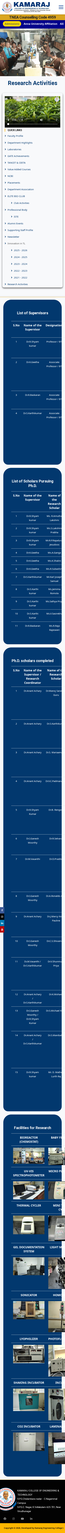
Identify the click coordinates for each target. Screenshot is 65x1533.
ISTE (16, 216)
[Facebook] (5, 1519)
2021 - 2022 (20, 277)
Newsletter (13, 236)
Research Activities (18, 284)
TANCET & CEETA (17, 162)
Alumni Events (15, 223)
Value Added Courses (19, 169)
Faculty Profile (15, 135)
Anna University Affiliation (40, 24)
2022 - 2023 (20, 270)
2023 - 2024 (20, 263)
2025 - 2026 (20, 250)
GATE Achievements (18, 156)
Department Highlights (20, 142)
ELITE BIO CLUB (16, 196)
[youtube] (22, 1519)
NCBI (10, 176)
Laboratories (14, 149)
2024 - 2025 (20, 257)
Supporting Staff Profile (20, 230)
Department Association (21, 189)
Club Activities (21, 202)
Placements (14, 182)
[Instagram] (13, 1519)
